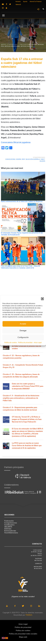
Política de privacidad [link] (25, 342)
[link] (3, 4)
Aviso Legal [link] (38, 342)
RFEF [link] (23, 159)
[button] (42, 298)
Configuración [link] (23, 337)
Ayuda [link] (25, 1)
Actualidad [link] (33, 44)
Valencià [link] (18, 4)
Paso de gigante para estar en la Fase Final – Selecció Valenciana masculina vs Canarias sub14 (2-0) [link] (20, 267)
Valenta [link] (42, 161)
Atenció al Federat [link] (35, 1)
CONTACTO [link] (38, 563)
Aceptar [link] (23, 324)
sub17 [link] (43, 159)
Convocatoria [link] (10, 159)
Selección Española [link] (33, 159)
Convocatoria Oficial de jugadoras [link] (16, 142)
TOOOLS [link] (29, 615)
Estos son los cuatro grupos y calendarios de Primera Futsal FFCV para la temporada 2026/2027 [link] (27, 386)
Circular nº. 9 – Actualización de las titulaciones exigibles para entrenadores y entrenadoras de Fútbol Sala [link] (21, 398)
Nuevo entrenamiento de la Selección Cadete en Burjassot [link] (21, 201)
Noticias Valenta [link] (27, 46)
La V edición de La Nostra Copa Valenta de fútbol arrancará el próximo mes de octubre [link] (27, 346)
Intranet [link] (18, 1)
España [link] (18, 159)
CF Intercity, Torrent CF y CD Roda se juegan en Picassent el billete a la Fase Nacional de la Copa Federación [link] (26, 419)
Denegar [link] (23, 330)
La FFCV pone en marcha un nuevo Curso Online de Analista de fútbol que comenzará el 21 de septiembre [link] (26, 445)
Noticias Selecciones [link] (12, 46)
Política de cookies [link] (10, 342)
